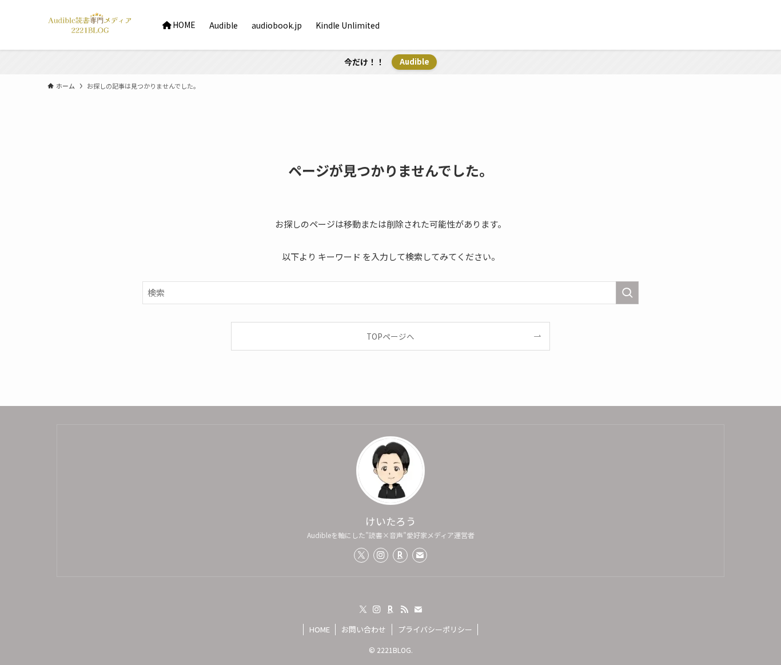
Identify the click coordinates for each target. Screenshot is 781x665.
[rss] (404, 609)
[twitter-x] (361, 555)
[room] (400, 555)
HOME (319, 629)
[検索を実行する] (627, 292)
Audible (414, 61)
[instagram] (380, 555)
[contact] (419, 555)
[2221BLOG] (90, 25)
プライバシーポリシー (435, 629)
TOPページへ (390, 336)
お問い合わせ (363, 629)
